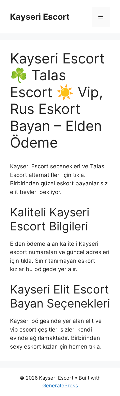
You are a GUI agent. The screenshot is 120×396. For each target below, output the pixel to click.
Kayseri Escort (40, 17)
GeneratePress (60, 385)
